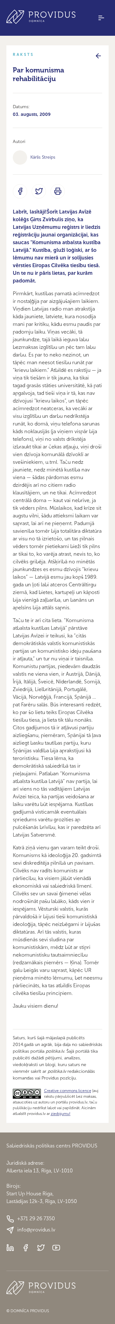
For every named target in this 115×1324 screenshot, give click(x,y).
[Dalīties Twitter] (39, 191)
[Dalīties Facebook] (20, 191)
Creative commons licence (67, 1090)
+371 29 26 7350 (36, 1218)
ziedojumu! (60, 1113)
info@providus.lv (36, 1230)
